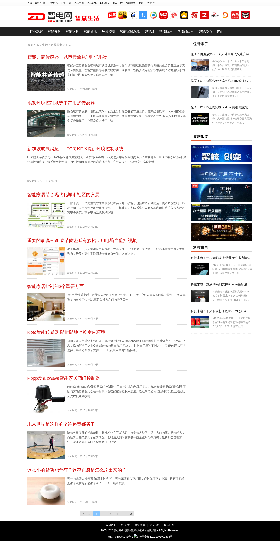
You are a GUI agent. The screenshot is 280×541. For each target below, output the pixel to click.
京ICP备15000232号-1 (120, 536)
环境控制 (108, 31)
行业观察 (36, 31)
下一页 (128, 513)
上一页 (86, 513)
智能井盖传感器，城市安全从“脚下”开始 (67, 56)
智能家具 (72, 31)
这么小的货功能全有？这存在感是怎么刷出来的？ (76, 470)
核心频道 (140, 525)
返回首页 (111, 525)
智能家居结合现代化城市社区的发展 (63, 194)
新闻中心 (40, 2)
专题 (141, 2)
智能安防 (54, 31)
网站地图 (169, 525)
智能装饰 (205, 31)
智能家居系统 (130, 31)
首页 (29, 2)
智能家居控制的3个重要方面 (55, 286)
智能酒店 (90, 31)
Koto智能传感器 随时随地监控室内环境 (66, 332)
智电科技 (53, 2)
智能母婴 (130, 2)
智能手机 (66, 2)
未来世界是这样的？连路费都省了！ (63, 424)
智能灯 (149, 31)
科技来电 (200, 247)
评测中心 (151, 2)
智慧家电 (92, 2)
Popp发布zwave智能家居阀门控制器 (63, 378)
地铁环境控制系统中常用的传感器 (61, 102)
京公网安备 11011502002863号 (154, 536)
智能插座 (165, 31)
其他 (220, 31)
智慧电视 (79, 2)
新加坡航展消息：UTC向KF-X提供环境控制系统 (75, 148)
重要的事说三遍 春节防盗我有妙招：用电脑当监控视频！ (84, 240)
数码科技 (105, 2)
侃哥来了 (200, 44)
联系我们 (154, 525)
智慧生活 (118, 2)
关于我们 (125, 525)
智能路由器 (185, 31)
